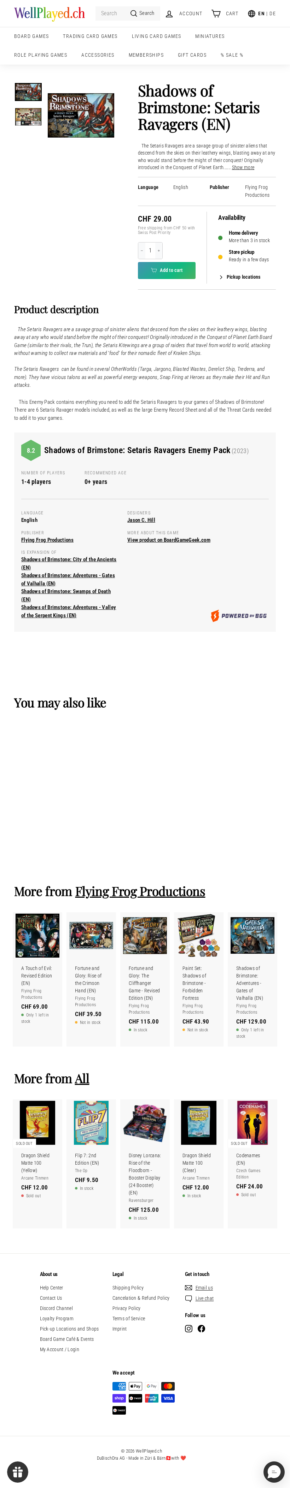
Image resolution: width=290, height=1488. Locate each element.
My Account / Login (59, 1349)
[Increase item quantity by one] (158, 250)
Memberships (146, 55)
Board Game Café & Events (67, 1339)
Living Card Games (156, 36)
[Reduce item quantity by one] (141, 250)
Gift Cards (192, 55)
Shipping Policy (128, 1288)
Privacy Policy (126, 1308)
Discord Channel (56, 1308)
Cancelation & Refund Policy (141, 1298)
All (82, 1078)
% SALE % (232, 55)
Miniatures (210, 36)
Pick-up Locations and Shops (69, 1329)
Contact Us (51, 1298)
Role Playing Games (40, 55)
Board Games (31, 36)
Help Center (51, 1288)
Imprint (119, 1329)
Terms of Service (128, 1318)
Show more (243, 168)
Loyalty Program (57, 1318)
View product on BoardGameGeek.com (168, 540)
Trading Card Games (90, 36)
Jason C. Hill (141, 520)
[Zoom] (81, 115)
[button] (274, 1472)
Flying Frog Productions (47, 540)
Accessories (97, 55)
